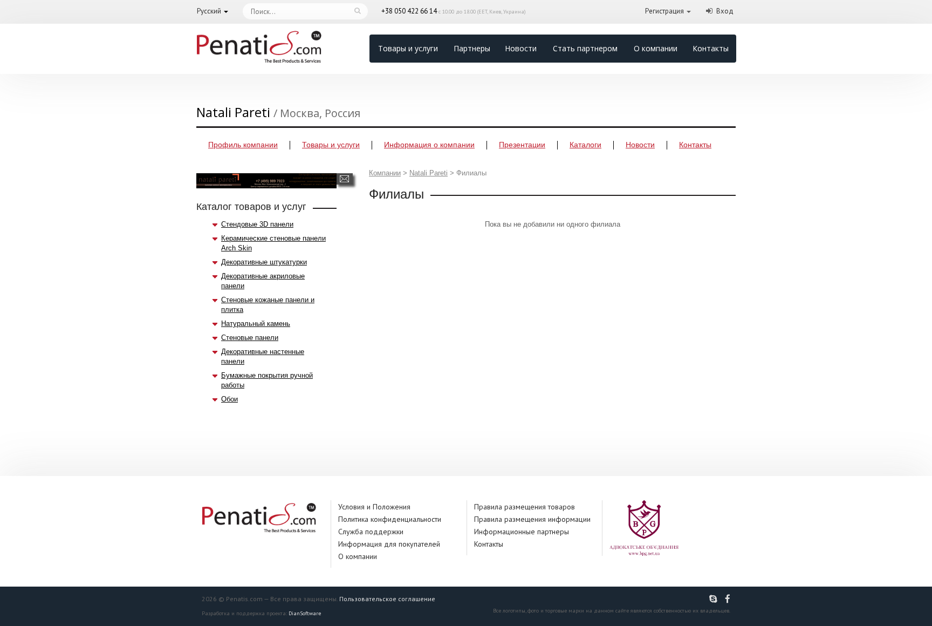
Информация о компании (429, 144)
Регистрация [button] (664, 11)
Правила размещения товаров (524, 507)
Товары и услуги (408, 48)
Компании (385, 173)
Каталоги (585, 144)
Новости (521, 48)
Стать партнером (585, 48)
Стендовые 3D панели (257, 224)
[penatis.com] (714, 599)
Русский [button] (209, 11)
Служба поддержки (370, 531)
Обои (229, 399)
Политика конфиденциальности (389, 519)
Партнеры (472, 48)
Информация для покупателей (389, 544)
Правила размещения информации (532, 519)
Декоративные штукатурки (264, 262)
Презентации (522, 144)
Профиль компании (243, 144)
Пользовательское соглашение (387, 599)
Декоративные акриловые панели (263, 281)
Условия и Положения (374, 507)
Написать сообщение (344, 179)
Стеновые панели (249, 338)
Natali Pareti (428, 173)
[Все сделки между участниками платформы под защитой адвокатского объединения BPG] (644, 527)
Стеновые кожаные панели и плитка (267, 305)
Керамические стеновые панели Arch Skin (273, 243)
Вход (725, 11)
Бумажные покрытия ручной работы (267, 380)
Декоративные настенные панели (262, 356)
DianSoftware (305, 613)
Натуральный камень (255, 323)
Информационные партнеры (521, 531)
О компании (655, 48)
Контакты (711, 48)
